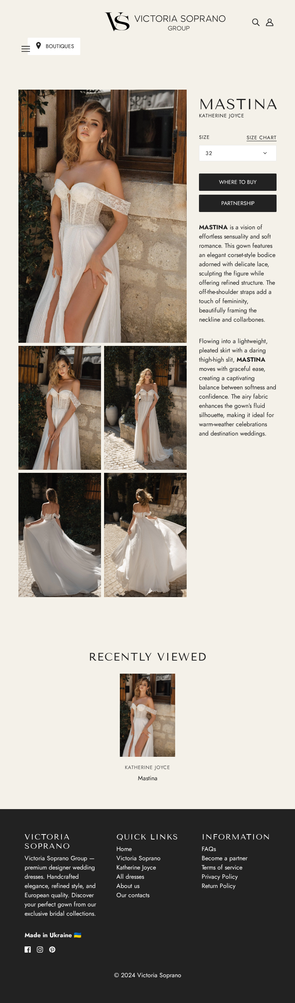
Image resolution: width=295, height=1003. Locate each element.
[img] (256, 22)
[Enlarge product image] (102, 216)
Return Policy (218, 885)
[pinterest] (52, 949)
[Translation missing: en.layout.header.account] (270, 22)
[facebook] (28, 949)
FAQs (209, 848)
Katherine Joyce (221, 115)
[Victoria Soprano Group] (147, 22)
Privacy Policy (220, 876)
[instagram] (40, 949)
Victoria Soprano (138, 858)
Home (124, 848)
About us (127, 885)
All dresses (130, 876)
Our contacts (132, 895)
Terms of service (222, 867)
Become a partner (224, 858)
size (204, 137)
